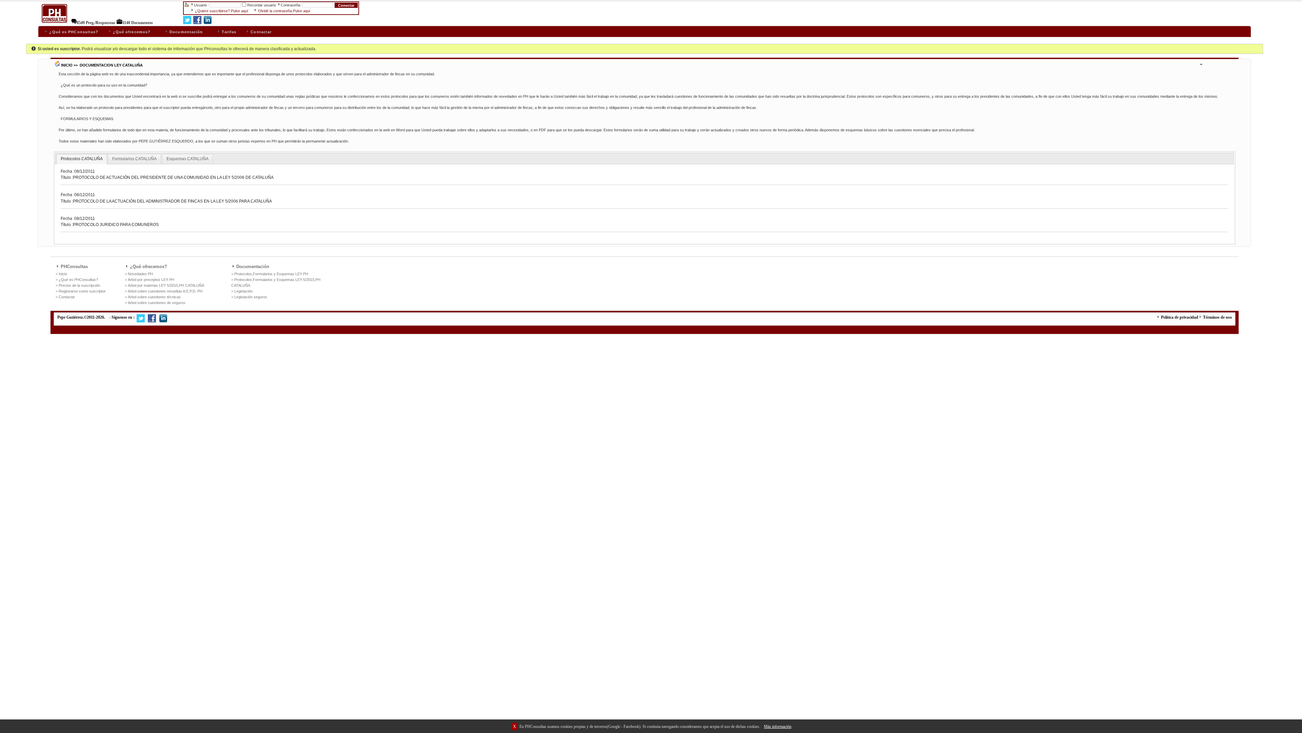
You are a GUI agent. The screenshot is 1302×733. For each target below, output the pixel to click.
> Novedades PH (139, 274)
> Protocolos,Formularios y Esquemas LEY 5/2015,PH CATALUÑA (275, 282)
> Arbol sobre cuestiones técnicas (153, 297)
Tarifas (228, 32)
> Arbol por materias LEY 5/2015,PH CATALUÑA (164, 285)
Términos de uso (1217, 317)
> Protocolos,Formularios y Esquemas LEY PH (269, 274)
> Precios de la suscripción (78, 285)
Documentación (181, 32)
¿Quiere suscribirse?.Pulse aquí (221, 11)
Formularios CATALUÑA (134, 158)
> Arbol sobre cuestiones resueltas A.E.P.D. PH (163, 291)
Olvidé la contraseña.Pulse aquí (283, 11)
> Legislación (242, 291)
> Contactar (65, 297)
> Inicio (61, 274)
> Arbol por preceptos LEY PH (149, 280)
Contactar (260, 32)
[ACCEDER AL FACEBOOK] (152, 321)
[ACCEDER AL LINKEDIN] (163, 321)
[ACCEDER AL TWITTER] (141, 321)
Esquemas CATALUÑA (187, 158)
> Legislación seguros (249, 297)
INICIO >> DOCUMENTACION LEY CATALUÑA (101, 65)
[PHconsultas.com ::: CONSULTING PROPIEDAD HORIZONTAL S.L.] (54, 22)
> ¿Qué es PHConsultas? (77, 280)
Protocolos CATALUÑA (82, 158)
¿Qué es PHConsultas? (73, 32)
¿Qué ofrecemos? (126, 32)
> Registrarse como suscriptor (81, 291)
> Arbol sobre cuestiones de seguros (155, 303)
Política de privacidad (1179, 317)
